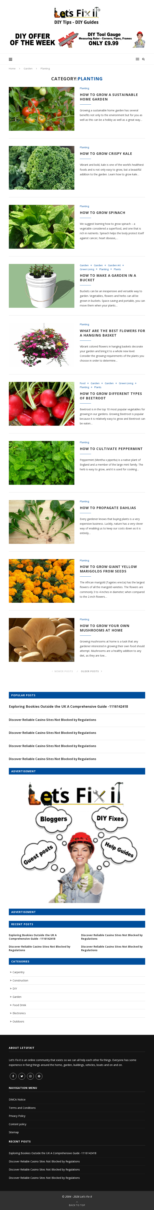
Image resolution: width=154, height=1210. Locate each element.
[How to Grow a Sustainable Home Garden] (41, 109)
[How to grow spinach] (41, 227)
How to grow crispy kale (106, 153)
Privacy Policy (17, 1116)
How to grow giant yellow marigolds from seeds (108, 568)
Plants (117, 269)
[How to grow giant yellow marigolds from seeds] (41, 581)
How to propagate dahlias (108, 507)
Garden (28, 68)
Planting (84, 88)
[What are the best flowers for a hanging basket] (41, 345)
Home (12, 68)
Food (82, 383)
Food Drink (19, 1005)
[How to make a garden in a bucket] (41, 286)
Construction (20, 980)
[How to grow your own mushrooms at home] (41, 640)
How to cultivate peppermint (111, 448)
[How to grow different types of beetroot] (41, 404)
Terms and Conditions (22, 1108)
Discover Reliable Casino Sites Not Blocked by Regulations (52, 720)
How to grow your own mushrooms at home (104, 627)
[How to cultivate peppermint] (41, 463)
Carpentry (18, 972)
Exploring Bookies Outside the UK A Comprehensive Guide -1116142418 (68, 706)
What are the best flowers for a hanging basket (112, 332)
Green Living (87, 269)
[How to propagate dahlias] (41, 522)
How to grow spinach (102, 212)
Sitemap (14, 1132)
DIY (15, 988)
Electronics (19, 1013)
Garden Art (114, 265)
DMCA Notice (17, 1099)
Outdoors (18, 1021)
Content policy (17, 1124)
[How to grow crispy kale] (41, 168)
